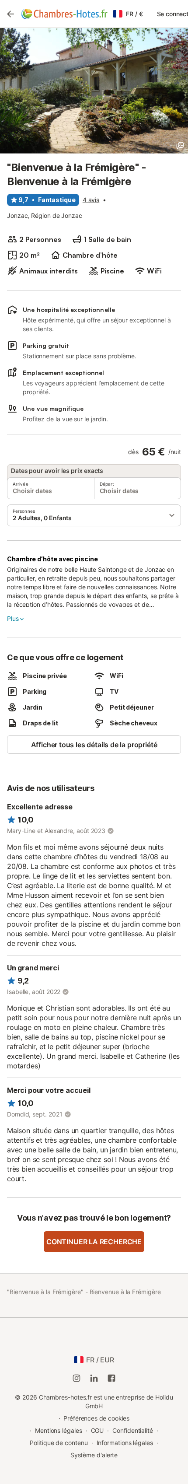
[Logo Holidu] (64, 14)
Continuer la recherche (94, 1241)
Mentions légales (58, 1430)
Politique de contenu (58, 1442)
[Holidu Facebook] (111, 1378)
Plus (12, 618)
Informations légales (125, 1442)
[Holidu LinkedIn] (94, 1378)
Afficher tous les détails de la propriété (94, 744)
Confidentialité (132, 1430)
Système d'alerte (94, 1455)
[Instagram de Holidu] (76, 1378)
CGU (97, 1430)
